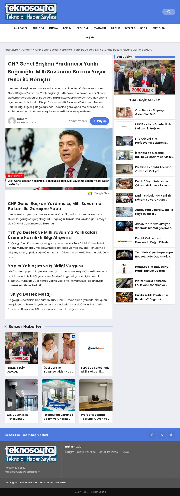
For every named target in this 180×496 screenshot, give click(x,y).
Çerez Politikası (108, 452)
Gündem (38, 28)
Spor (143, 28)
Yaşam (90, 37)
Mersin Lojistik (98, 491)
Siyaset (130, 28)
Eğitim (67, 28)
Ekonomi (83, 28)
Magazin (100, 28)
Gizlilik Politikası (86, 452)
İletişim (69, 452)
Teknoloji (159, 28)
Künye (125, 452)
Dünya (53, 28)
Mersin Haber (81, 491)
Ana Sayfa (21, 28)
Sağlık (115, 28)
